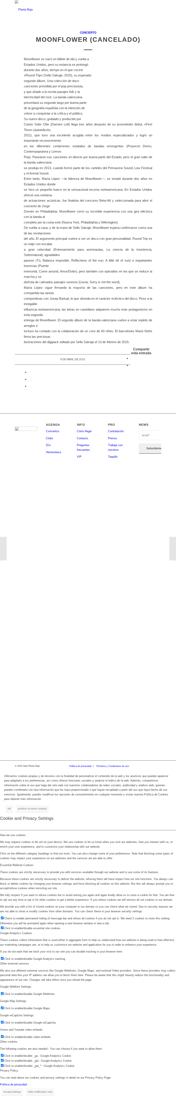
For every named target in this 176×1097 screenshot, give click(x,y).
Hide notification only (40, 1091)
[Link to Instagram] (145, 766)
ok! (9, 808)
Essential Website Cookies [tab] (16, 865)
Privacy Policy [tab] (9, 1070)
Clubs (49, 438)
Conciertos (52, 431)
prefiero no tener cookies (32, 808)
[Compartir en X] (131, 365)
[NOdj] (3, 548)
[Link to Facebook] (138, 766)
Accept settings (12, 1091)
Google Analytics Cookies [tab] (16, 933)
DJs (48, 445)
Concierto (88, 32)
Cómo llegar (84, 431)
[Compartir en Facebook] (131, 358)
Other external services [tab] (14, 963)
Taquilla (112, 456)
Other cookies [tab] (8, 1041)
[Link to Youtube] (158, 766)
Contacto (82, 438)
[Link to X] (151, 766)
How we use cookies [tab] (13, 835)
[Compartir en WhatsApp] (30, 372)
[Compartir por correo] (30, 386)
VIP (79, 456)
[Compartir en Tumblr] (30, 379)
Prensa (112, 438)
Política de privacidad (13, 1084)
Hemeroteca (53, 452)
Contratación (116, 431)
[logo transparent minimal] (24, 9)
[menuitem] (80, 766)
